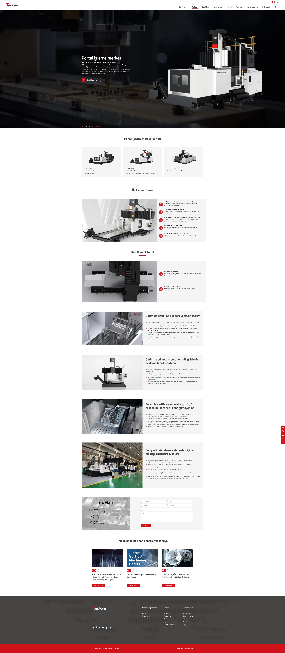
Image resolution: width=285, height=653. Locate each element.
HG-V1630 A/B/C (95, 163)
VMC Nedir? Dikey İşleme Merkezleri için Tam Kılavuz (142, 575)
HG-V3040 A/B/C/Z (96, 166)
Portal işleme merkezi (96, 126)
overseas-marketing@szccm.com (102, 512)
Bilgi (165, 619)
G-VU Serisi (142, 160)
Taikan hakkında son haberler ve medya (142, 541)
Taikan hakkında (188, 608)
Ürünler (195, 7)
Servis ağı (167, 613)
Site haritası (180, 649)
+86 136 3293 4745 (98, 524)
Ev (84, 126)
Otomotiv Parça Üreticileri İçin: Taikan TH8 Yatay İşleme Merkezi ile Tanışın (176, 575)
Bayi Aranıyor (183, 7)
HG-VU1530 (139, 164)
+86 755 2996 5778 (98, 518)
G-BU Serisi (184, 160)
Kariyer (185, 625)
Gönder (146, 526)
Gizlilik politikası (188, 649)
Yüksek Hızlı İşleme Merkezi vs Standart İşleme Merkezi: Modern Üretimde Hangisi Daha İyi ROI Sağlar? (107, 577)
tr (277, 2)
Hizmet (229, 7)
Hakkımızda (266, 7)
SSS (165, 627)
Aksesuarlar (167, 616)
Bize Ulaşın (206, 7)
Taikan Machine (103, 649)
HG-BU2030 (180, 164)
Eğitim (166, 622)
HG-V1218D (94, 161)
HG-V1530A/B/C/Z (107, 163)
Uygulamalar (218, 7)
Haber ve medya (252, 7)
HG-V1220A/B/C (106, 161)
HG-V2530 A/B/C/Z (107, 165)
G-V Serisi (101, 157)
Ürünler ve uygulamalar (149, 608)
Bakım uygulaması (169, 625)
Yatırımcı (239, 7)
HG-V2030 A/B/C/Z (96, 165)
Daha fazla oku (98, 586)
